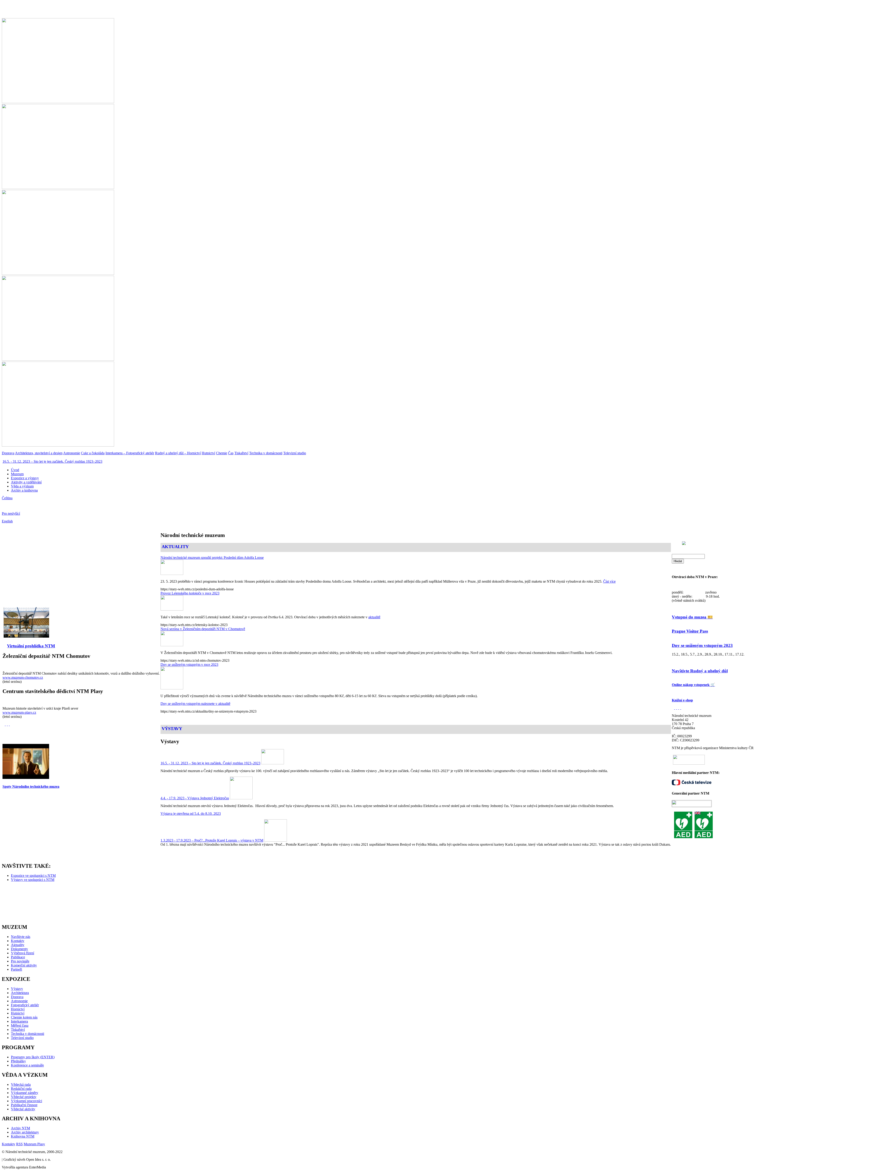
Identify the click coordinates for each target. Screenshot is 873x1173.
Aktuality (17, 945)
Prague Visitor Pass (690, 631)
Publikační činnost (24, 1105)
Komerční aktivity (24, 965)
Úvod (15, 470)
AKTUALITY (175, 546)
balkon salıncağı (14, 655)
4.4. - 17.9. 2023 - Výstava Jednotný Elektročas (195, 798)
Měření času (19, 1025)
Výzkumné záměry (24, 1093)
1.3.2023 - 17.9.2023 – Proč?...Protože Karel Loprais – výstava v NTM (212, 840)
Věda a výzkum (22, 486)
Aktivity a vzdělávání (26, 482)
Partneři (16, 969)
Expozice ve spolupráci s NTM (33, 875)
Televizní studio (22, 1038)
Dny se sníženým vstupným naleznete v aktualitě (195, 704)
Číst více (609, 581)
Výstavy (17, 989)
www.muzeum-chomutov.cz (23, 677)
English (7, 521)
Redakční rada (21, 1089)
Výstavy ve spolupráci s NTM (32, 880)
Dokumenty (19, 949)
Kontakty (17, 941)
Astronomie (19, 1001)
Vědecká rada (21, 1084)
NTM (50, 646)
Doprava (17, 997)
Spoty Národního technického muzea (31, 786)
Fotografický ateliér (25, 1005)
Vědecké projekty (23, 1097)
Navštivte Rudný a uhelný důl (700, 671)
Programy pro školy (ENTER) (33, 1057)
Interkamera (19, 1021)
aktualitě (374, 617)
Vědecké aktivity (23, 1109)
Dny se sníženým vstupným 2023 (702, 645)
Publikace (18, 957)
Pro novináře (20, 961)
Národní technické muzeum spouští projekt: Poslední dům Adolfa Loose (212, 557)
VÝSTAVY (172, 728)
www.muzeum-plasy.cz (19, 712)
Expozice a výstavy (25, 478)
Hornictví (18, 1009)
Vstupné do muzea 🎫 (692, 617)
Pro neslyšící (11, 513)
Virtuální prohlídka (26, 646)
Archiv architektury (25, 1132)
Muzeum (17, 474)
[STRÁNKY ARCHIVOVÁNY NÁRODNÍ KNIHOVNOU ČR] (674, 708)
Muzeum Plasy (34, 1144)
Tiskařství (18, 1029)
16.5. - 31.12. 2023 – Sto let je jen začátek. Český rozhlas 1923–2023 (52, 461)
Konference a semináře (27, 1065)
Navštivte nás (20, 937)
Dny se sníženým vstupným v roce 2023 (189, 664)
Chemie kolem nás (24, 1017)
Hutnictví (17, 1013)
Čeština (7, 498)
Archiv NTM (20, 1128)
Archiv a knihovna (24, 490)
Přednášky (18, 1061)
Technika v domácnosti (27, 1034)
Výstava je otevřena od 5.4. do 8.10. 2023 (191, 813)
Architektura (20, 993)
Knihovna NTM (22, 1136)
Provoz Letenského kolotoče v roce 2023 (190, 593)
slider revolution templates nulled (50, 655)
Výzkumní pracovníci (26, 1101)
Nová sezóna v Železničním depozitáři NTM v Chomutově (203, 629)
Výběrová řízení (22, 953)
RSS (19, 1144)
